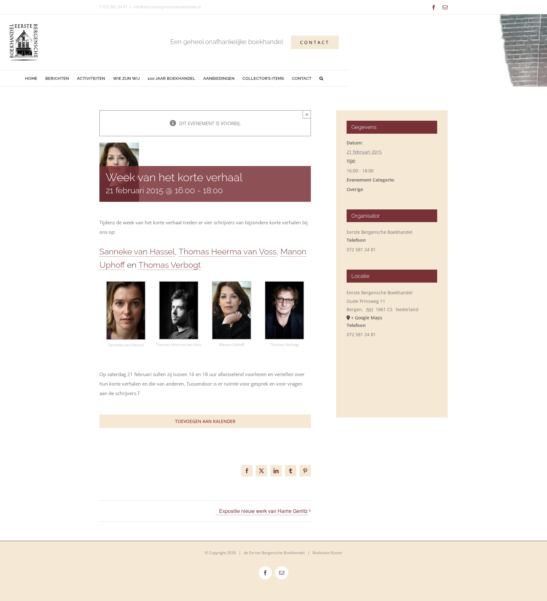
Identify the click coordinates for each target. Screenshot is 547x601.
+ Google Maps (366, 318)
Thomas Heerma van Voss (227, 251)
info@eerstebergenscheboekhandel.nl (167, 7)
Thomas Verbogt (169, 265)
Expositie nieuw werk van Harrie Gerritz (263, 511)
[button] (321, 78)
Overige (355, 189)
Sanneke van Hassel (137, 251)
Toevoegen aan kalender (205, 421)
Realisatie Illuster (327, 552)
